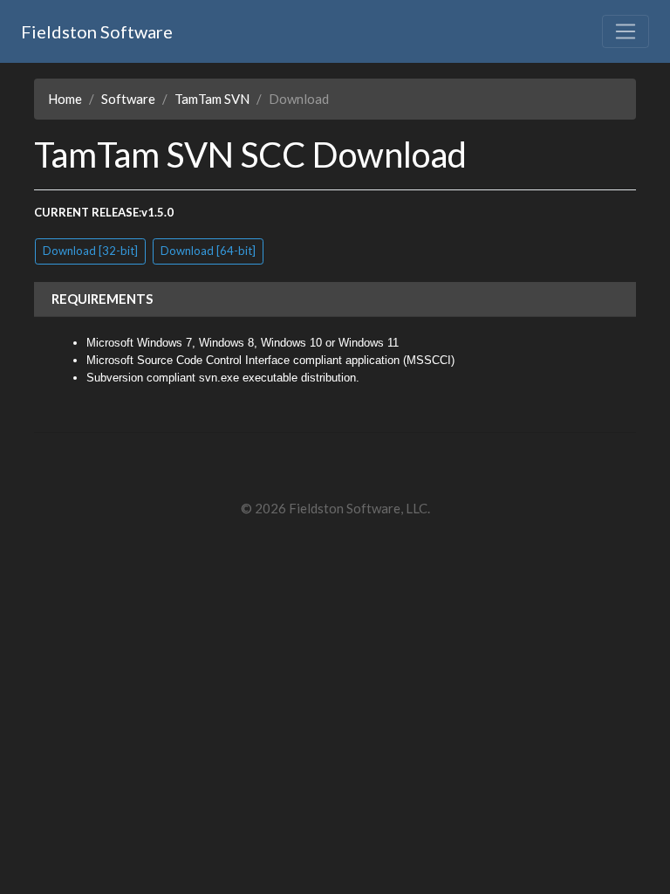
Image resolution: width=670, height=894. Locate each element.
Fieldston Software (97, 31)
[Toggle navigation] (625, 31)
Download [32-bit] (90, 251)
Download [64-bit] (208, 251)
